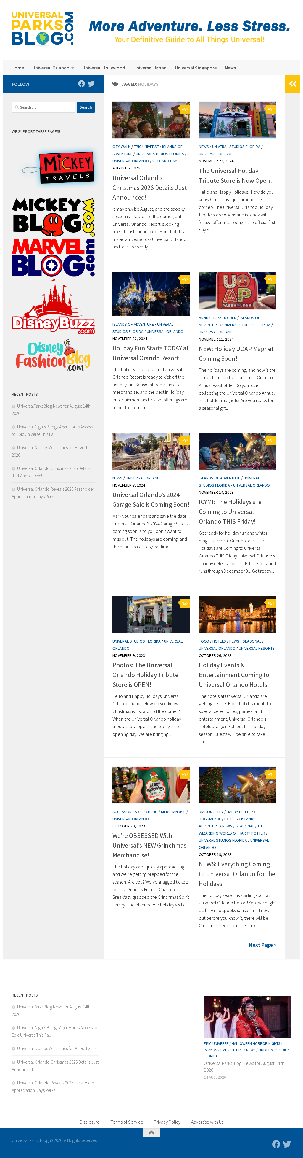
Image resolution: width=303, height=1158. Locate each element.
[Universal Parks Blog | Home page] (42, 29)
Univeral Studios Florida (160, 153)
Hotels (219, 641)
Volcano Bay (164, 160)
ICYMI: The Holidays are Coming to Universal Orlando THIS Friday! (230, 511)
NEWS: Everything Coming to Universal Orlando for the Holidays (237, 874)
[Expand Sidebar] (292, 84)
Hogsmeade (210, 819)
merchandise (173, 811)
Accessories (124, 811)
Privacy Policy (167, 1122)
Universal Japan (150, 68)
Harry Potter (240, 811)
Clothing (149, 811)
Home (18, 68)
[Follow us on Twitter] (91, 83)
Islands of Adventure (133, 324)
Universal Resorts (257, 648)
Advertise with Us (207, 1122)
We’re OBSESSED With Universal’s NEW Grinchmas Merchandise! (149, 845)
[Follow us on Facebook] (81, 83)
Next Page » (262, 944)
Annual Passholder (217, 317)
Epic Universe (146, 146)
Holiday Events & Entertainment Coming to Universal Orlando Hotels (234, 675)
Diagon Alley (211, 811)
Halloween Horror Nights (256, 1043)
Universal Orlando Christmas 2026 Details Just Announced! (149, 187)
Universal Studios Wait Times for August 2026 (56, 1048)
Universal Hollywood (103, 68)
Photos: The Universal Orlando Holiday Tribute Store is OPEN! (145, 675)
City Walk (121, 146)
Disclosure (90, 1122)
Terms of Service (126, 1122)
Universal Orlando (51, 68)
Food (204, 641)
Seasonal (252, 641)
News (230, 68)
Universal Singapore (196, 68)
